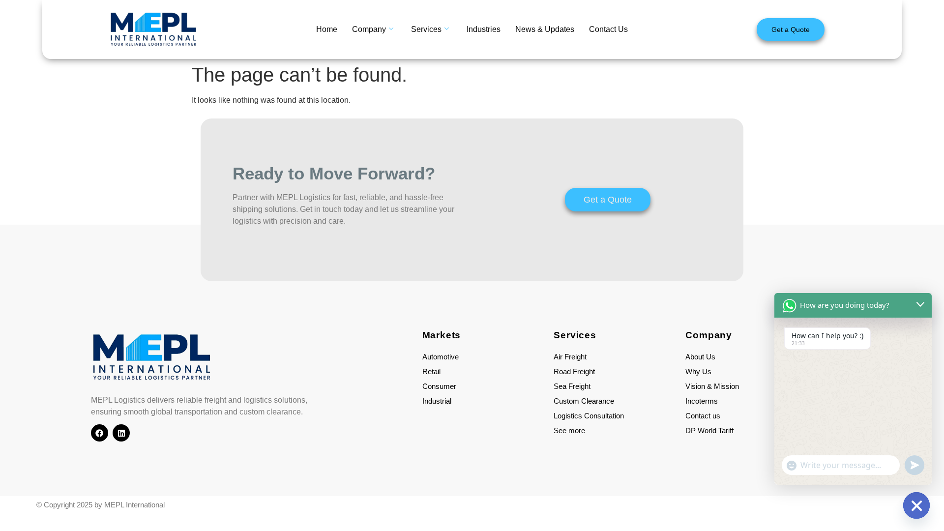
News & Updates (544, 29)
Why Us (698, 371)
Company (369, 29)
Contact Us (608, 29)
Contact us (702, 416)
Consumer (439, 386)
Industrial (436, 401)
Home (326, 29)
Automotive (440, 357)
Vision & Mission (712, 386)
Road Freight (574, 371)
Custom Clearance (584, 401)
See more (569, 430)
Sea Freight (572, 386)
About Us (700, 357)
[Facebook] (99, 433)
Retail (431, 371)
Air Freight (570, 357)
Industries (484, 29)
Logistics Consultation (589, 416)
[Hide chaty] (916, 505)
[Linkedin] (121, 433)
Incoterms (701, 401)
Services (426, 29)
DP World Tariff (709, 430)
